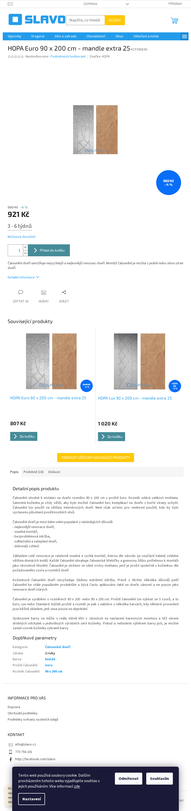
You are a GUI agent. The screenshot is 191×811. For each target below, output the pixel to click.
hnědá (50, 659)
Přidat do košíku (52, 250)
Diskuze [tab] (54, 472)
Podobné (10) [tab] (34, 472)
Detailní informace (21, 277)
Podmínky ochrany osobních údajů (33, 719)
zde (77, 786)
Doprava (90, 4)
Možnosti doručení (21, 237)
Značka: (100, 56)
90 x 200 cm (53, 671)
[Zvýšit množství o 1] (25, 247)
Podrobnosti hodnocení (68, 56)
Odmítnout (129, 778)
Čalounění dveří (57, 647)
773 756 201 (23, 751)
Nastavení (31, 799)
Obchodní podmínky (23, 713)
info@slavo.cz (25, 744)
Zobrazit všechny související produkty (95, 457)
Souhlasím (159, 778)
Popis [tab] (14, 472)
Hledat (115, 20)
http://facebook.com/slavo (35, 759)
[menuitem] (14, 36)
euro (49, 665)
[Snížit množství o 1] (25, 253)
